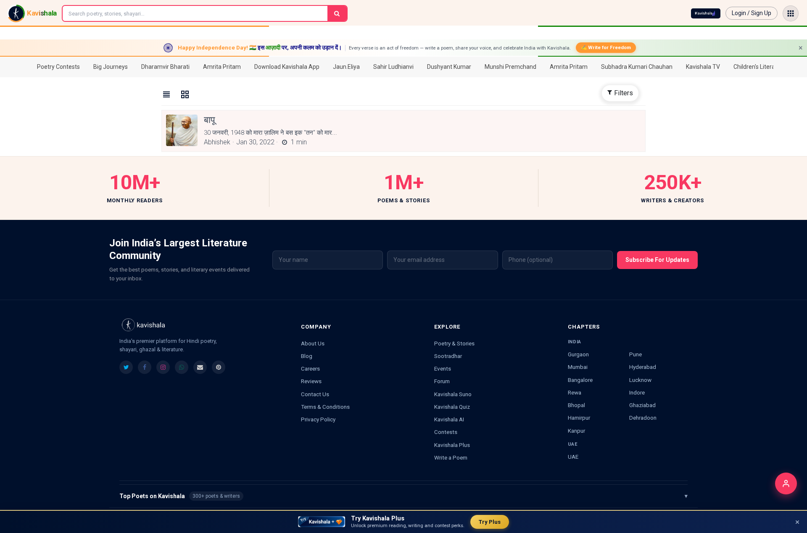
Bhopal (576, 405)
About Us (312, 343)
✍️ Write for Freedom (606, 47)
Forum (442, 381)
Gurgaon (578, 354)
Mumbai (578, 366)
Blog (306, 356)
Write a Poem (450, 457)
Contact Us (315, 394)
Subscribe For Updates (657, 259)
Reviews (311, 381)
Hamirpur (579, 417)
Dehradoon (643, 417)
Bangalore (580, 379)
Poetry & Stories (454, 343)
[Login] (786, 483)
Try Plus (490, 522)
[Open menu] (791, 13)
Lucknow (640, 379)
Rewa (574, 392)
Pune (635, 354)
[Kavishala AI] (705, 13)
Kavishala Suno (453, 394)
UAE (573, 456)
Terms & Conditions (325, 406)
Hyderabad (642, 366)
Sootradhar (448, 356)
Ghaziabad (642, 405)
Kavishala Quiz (452, 406)
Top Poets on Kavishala (403, 496)
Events (442, 368)
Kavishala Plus (452, 445)
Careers (310, 368)
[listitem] (126, 367)
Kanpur (576, 430)
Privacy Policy (318, 419)
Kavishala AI (449, 419)
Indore (637, 392)
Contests (445, 431)
